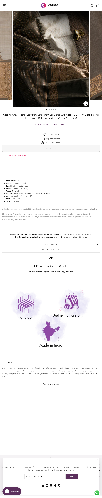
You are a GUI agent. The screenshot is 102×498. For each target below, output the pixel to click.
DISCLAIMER (51, 244)
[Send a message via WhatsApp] (97, 493)
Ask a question (51, 250)
